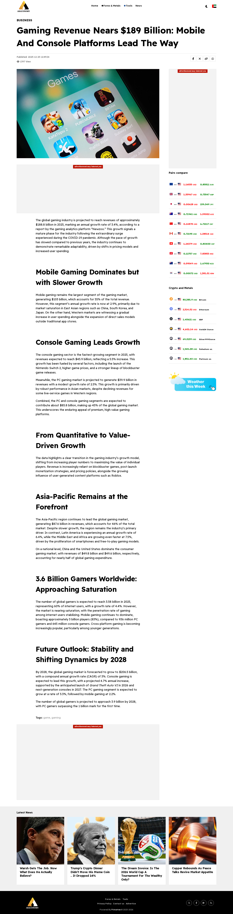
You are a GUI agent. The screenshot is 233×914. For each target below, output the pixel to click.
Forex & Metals (112, 5)
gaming (56, 717)
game (46, 717)
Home (94, 5)
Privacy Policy (104, 903)
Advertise (131, 903)
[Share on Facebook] (193, 59)
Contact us (118, 903)
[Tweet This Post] (200, 59)
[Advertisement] (88, 191)
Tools (129, 5)
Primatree (116, 909)
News (139, 5)
